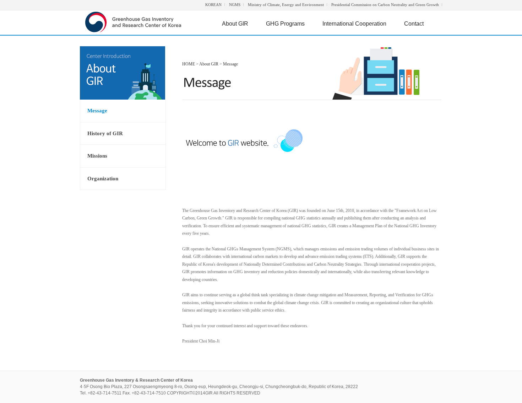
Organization (102, 178)
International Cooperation (354, 24)
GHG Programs (285, 24)
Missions (97, 156)
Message (97, 110)
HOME (188, 64)
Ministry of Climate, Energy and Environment (286, 4)
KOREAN (213, 4)
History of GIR (105, 133)
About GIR (235, 24)
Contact (414, 24)
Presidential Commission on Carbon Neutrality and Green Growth (385, 4)
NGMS (234, 4)
